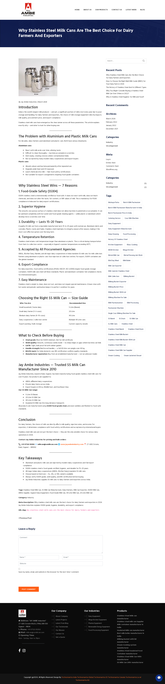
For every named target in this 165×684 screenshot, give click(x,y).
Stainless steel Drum (135, 329)
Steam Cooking (114, 355)
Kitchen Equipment (115, 244)
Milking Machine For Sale (117, 297)
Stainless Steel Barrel (116, 329)
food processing (129, 234)
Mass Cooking (132, 244)
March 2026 (110, 118)
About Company (62, 616)
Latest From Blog (62, 623)
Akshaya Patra (113, 202)
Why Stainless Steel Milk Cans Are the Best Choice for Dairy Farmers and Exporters (125, 76)
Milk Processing (133, 302)
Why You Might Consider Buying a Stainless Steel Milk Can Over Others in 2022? (124, 92)
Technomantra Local (133, 677)
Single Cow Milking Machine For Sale (121, 313)
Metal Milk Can (113, 255)
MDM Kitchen (113, 250)
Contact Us (117, 9)
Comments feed (112, 166)
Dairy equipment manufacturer (120, 228)
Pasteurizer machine (116, 308)
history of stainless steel (118, 239)
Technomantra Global (85, 677)
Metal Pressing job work (133, 255)
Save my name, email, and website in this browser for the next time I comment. (49, 572)
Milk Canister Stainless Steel (118, 271)
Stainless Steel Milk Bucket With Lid (121, 339)
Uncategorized (112, 146)
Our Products (101, 9)
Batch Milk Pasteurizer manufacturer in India (125, 207)
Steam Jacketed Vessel (132, 355)
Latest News (131, 9)
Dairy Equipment (114, 223)
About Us (87, 9)
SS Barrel (111, 318)
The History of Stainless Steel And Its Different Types (126, 87)
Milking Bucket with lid (117, 292)
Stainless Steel (127, 324)
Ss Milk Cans (112, 324)
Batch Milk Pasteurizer (131, 202)
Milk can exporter (115, 265)
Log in (108, 159)
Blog (142, 9)
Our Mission (60, 630)
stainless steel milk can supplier (120, 350)
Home (77, 9)
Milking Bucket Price (115, 287)
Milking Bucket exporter (117, 281)
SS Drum (122, 318)
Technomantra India (69, 677)
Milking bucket (128, 276)
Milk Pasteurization (115, 302)
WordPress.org (111, 169)
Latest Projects (61, 619)
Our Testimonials (62, 626)
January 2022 (111, 125)
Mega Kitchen (128, 250)
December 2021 (112, 128)
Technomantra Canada (116, 677)
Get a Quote (60, 637)
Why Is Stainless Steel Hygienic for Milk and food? (125, 97)
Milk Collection (113, 276)
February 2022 (111, 122)
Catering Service (114, 218)
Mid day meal (113, 260)
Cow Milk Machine (132, 218)
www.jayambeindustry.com (72, 444)
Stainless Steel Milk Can (117, 345)
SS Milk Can (134, 318)
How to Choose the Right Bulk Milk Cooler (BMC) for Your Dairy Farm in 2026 (126, 83)
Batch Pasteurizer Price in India (120, 213)
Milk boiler (127, 260)
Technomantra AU (82, 680)
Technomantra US (101, 677)
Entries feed (110, 162)
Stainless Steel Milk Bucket (118, 334)
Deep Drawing (113, 234)
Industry (109, 142)
